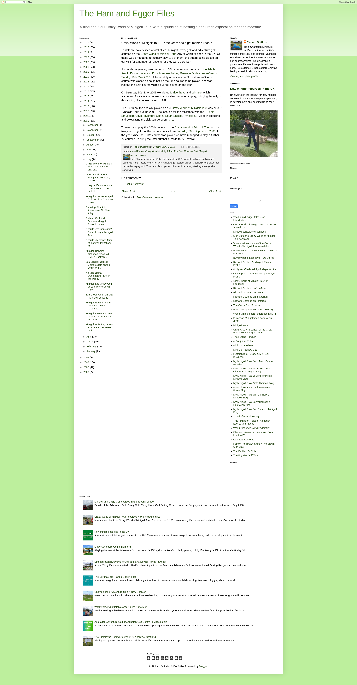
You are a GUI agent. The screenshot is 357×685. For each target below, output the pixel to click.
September (92, 139)
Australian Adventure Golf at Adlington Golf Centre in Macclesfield (130, 622)
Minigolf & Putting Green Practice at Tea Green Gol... (99, 327)
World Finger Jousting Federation (251, 428)
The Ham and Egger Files (126, 13)
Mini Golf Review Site (245, 349)
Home (172, 191)
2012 (86, 111)
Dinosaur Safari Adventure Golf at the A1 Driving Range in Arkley (130, 561)
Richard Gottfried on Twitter (248, 292)
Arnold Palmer (137, 151)
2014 (86, 101)
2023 (86, 57)
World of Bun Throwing (246, 416)
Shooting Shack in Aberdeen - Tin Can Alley (98, 210)
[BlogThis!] (190, 147)
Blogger (203, 666)
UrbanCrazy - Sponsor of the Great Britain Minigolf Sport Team (252, 331)
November (92, 130)
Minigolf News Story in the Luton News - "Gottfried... (98, 305)
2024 (86, 52)
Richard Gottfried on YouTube (249, 288)
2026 (86, 42)
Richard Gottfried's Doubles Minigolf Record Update (96, 221)
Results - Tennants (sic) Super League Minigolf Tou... (99, 232)
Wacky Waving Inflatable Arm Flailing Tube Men (120, 607)
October (91, 135)
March (90, 341)
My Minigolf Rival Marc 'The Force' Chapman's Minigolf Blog (252, 370)
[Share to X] (193, 147)
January (91, 351)
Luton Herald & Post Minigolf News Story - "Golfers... (99, 177)
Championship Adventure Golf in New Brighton (120, 592)
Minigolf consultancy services (249, 231)
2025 (86, 47)
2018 (86, 81)
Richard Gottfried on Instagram (250, 296)
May (89, 159)
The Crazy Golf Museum (246, 305)
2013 (86, 106)
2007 (86, 367)
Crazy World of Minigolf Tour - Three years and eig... (99, 166)
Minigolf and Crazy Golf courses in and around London (124, 501)
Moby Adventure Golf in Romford (112, 546)
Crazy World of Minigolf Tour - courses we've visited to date (127, 516)
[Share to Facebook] (195, 147)
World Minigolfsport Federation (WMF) (254, 313)
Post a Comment (134, 184)
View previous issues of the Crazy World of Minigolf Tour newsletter (252, 245)
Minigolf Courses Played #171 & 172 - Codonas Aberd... (99, 199)
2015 (86, 96)
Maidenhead (177, 92)
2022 (86, 62)
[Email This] (187, 147)
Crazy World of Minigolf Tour (158, 53)
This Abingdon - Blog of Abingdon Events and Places (251, 422)
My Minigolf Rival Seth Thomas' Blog (253, 383)
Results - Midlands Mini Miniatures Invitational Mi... (99, 243)
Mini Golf (178, 151)
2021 (86, 67)
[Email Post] (182, 147)
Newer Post (128, 191)
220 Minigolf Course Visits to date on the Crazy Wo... (98, 264)
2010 (86, 120)
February (91, 346)
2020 (86, 71)
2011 (86, 116)
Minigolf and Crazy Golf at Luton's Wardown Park (99, 286)
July (89, 149)
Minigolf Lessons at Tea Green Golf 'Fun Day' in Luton (99, 316)
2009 (86, 357)
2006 (86, 372)
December (92, 125)
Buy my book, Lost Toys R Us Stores (253, 257)
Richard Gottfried (257, 42)
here (170, 119)
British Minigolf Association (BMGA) (253, 309)
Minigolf (203, 151)
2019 (86, 76)
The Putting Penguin (244, 337)
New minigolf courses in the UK (252, 88)
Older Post (215, 191)
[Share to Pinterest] (198, 147)
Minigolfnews (240, 325)
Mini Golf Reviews (243, 345)
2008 (86, 362)
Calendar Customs (243, 439)
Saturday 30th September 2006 (196, 131)
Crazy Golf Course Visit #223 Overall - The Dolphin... (99, 188)
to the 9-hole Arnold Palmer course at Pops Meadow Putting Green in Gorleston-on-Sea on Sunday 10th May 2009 (169, 73)
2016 (86, 91)
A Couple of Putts (243, 341)
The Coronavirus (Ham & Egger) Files (115, 576)
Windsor (197, 92)
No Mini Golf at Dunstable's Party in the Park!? (98, 275)
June (89, 154)
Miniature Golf (191, 151)
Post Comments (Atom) (150, 197)
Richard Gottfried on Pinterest (249, 301)
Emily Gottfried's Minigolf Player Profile (254, 269)
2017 (86, 86)
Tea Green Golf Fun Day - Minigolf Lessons (99, 296)
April (89, 336)
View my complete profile (244, 76)
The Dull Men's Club (244, 451)
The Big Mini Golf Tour (245, 455)
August (90, 144)
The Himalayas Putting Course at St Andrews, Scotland (125, 637)
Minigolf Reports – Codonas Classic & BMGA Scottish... (97, 254)
